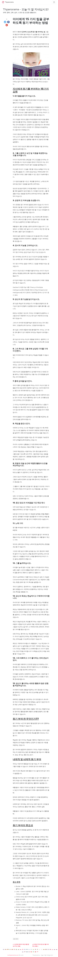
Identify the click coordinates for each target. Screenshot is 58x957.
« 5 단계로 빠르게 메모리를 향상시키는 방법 (21, 945)
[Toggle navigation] (54, 2)
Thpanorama (9, 2)
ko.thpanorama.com (13, 955)
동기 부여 (16, 939)
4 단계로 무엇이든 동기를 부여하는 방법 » (40, 945)
